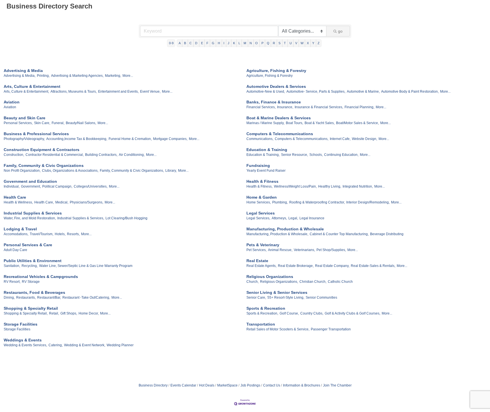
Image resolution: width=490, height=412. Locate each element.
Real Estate (257, 260)
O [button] (256, 43)
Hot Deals (206, 385)
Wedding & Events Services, (25, 345)
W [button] (302, 43)
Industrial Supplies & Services (33, 213)
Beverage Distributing (387, 234)
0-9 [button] (171, 43)
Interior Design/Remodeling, (368, 202)
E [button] (202, 43)
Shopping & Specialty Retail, (26, 313)
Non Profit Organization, (22, 171)
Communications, (259, 139)
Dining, (9, 298)
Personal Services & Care (28, 245)
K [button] (234, 43)
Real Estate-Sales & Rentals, (373, 266)
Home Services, (258, 202)
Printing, (43, 76)
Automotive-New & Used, (265, 92)
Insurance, (285, 107)
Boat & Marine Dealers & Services (278, 118)
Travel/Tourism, (41, 234)
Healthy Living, (329, 186)
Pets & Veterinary (262, 245)
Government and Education (30, 181)
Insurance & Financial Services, (319, 107)
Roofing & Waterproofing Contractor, (317, 202)
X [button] (308, 43)
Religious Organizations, (279, 282)
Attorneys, (279, 218)
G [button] (213, 43)
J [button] (228, 43)
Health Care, (44, 202)
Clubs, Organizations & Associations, (70, 171)
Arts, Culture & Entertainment (32, 86)
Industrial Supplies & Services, (80, 218)
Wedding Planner (120, 345)
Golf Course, (289, 313)
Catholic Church (340, 282)
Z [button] (319, 43)
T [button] (285, 43)
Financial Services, (261, 107)
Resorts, (73, 234)
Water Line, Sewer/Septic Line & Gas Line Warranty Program (85, 266)
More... (127, 76)
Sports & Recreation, (262, 313)
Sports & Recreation (265, 308)
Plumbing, (280, 202)
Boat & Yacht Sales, (320, 123)
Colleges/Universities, (90, 186)
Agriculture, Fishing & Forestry (276, 70)
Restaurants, (26, 298)
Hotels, (60, 234)
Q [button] (268, 43)
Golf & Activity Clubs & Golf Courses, (352, 313)
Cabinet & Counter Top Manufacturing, (339, 234)
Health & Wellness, (18, 202)
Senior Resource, (294, 155)
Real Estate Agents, (261, 266)
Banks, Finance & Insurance (273, 102)
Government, (31, 186)
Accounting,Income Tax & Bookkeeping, (76, 139)
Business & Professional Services (36, 133)
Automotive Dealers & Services (276, 86)
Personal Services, (18, 123)
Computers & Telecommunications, (301, 139)
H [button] (219, 43)
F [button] (207, 43)
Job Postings (250, 385)
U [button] (291, 43)
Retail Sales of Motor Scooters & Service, (277, 329)
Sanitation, (12, 266)
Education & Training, (263, 155)
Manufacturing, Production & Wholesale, (277, 234)
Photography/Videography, (24, 139)
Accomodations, (16, 234)
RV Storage (31, 282)
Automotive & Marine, (363, 92)
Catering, (55, 345)
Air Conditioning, (132, 155)
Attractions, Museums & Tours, (73, 92)
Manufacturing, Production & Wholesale (285, 229)
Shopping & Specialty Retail (31, 308)
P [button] (262, 43)
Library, (171, 171)
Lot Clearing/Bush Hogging (126, 218)
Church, (252, 282)
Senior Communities (321, 298)
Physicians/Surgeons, (86, 202)
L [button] (239, 43)
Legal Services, (258, 218)
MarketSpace (227, 385)
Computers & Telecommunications (279, 133)
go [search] (340, 31)
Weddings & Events (23, 340)
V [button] (296, 43)
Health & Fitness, (259, 186)
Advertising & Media (23, 70)
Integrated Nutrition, (358, 186)
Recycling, (30, 266)
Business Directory (153, 385)
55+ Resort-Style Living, (285, 298)
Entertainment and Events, (118, 92)
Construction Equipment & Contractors (41, 149)
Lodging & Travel (20, 229)
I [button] (223, 43)
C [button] (190, 43)
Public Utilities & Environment (33, 260)
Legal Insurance (311, 218)
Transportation (260, 324)
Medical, (61, 202)
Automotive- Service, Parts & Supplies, (315, 92)
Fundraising (258, 165)
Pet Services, (256, 250)
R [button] (274, 43)
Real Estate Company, (332, 266)
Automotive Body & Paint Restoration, (410, 92)
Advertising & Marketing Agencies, (77, 76)
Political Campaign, (57, 186)
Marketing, (113, 76)
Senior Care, (256, 298)
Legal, (293, 218)
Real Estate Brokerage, (296, 266)
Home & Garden (261, 197)
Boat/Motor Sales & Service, (357, 123)
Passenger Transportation (331, 329)
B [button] (185, 43)
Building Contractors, (101, 155)
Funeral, (58, 123)
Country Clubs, (311, 313)
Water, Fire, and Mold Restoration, (30, 218)
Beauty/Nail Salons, (81, 123)
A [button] (180, 43)
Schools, (316, 155)
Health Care (15, 197)
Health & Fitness (262, 181)
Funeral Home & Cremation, (130, 139)
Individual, (12, 186)
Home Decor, (89, 313)
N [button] (251, 43)
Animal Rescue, (280, 250)
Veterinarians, (304, 250)
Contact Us (271, 385)
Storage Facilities (20, 324)
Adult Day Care (15, 250)
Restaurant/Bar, (49, 298)
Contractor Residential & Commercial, (55, 155)
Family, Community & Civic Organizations (44, 165)
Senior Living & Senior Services (276, 292)
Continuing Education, (341, 155)
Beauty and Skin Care (24, 118)
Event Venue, (150, 92)
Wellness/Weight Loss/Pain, (295, 186)
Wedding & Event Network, (84, 345)
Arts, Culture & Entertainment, (26, 92)
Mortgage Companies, (170, 139)
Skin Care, (42, 123)
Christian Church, (312, 282)
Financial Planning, (359, 107)
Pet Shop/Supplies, (331, 250)
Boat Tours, (294, 123)
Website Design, (364, 139)
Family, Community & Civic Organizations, (132, 171)
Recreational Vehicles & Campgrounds (41, 276)
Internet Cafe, (340, 139)
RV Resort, (12, 282)
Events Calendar (183, 385)
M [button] (245, 43)
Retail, (54, 313)
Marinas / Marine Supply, (265, 123)
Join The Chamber (337, 385)
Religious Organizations (269, 276)
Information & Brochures (301, 385)
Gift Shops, (68, 313)
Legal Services (260, 213)
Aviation (12, 102)
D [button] (196, 43)
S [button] (279, 43)
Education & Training (266, 149)
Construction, (14, 155)
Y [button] (313, 43)
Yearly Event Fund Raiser (266, 171)
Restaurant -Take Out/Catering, (86, 298)
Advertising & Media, (19, 76)
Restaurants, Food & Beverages (34, 292)
